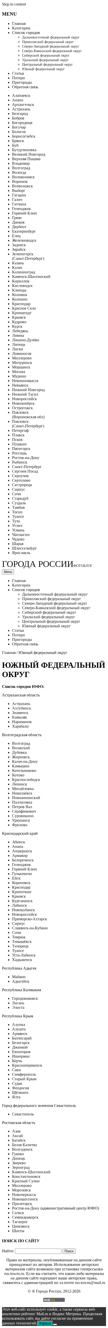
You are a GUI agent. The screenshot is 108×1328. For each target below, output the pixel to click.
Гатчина (19, 204)
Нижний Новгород (28, 390)
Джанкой (20, 1047)
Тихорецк (20, 946)
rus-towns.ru (14, 1273)
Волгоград (21, 168)
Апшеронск (22, 851)
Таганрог (20, 1222)
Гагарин (19, 195)
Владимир (21, 163)
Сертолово (21, 480)
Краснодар (21, 304)
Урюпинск (21, 820)
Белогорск (21, 1043)
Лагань (18, 1003)
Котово (18, 775)
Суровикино (23, 816)
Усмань (18, 530)
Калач (17, 267)
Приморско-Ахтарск (29, 919)
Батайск (19, 1140)
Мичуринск (22, 362)
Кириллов (20, 281)
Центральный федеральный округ (47, 64)
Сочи (16, 494)
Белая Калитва (24, 1145)
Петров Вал (22, 807)
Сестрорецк (22, 485)
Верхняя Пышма (26, 159)
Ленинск (19, 784)
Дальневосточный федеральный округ (51, 37)
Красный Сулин (26, 1181)
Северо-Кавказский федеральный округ (52, 51)
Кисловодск (22, 285)
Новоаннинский (26, 798)
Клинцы (19, 290)
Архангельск (23, 104)
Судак (17, 1083)
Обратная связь (25, 87)
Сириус (18, 489)
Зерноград (21, 1167)
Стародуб (20, 498)
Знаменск (20, 713)
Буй (15, 145)
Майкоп (19, 977)
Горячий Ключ (24, 213)
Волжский (21, 748)
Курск (17, 326)
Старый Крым (24, 1079)
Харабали (20, 726)
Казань (18, 263)
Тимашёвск (22, 941)
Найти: (8, 1251)
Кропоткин (21, 892)
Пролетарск (22, 1203)
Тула (16, 521)
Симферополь (24, 1074)
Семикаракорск (25, 1217)
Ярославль (21, 553)
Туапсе (18, 516)
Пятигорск (21, 448)
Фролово (19, 825)
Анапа (17, 100)
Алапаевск (21, 95)
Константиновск (26, 1176)
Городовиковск (25, 998)
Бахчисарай (22, 1038)
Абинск (18, 842)
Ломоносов (21, 353)
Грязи (17, 218)
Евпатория (21, 1052)
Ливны (18, 335)
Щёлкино (20, 1092)
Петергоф (20, 430)
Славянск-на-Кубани (30, 928)
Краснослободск (26, 779)
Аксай (17, 1136)
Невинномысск (25, 381)
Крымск (19, 317)
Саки (16, 1070)
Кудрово (19, 322)
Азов (16, 1131)
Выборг (18, 190)
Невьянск (20, 385)
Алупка (18, 1024)
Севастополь (23, 1114)
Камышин (20, 766)
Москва (18, 371)
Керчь (17, 1061)
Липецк (18, 344)
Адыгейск (20, 981)
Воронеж (20, 181)
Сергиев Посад (25, 471)
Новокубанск (23, 910)
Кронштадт (21, 313)
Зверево (19, 1163)
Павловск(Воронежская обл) (28, 414)
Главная (19, 23)
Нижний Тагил (25, 394)
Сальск (18, 1213)
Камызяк (19, 717)
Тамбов (18, 507)
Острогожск (22, 408)
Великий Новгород (28, 154)
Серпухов (20, 476)
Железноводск (24, 240)
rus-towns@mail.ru (90, 1282)
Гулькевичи (22, 874)
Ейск (16, 878)
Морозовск (21, 1190)
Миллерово (22, 358)
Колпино (19, 299)
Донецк (18, 1158)
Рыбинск (19, 462)
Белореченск (23, 860)
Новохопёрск (23, 403)
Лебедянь (20, 331)
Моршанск (21, 367)
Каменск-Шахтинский (31, 276)
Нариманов (22, 722)
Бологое (19, 132)
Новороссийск (24, 399)
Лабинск (19, 905)
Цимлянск (21, 1226)
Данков (18, 222)
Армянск (19, 1033)
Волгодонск (22, 1149)
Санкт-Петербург (27, 467)
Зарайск (19, 249)
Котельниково (24, 770)
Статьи (18, 73)
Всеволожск (22, 186)
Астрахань (21, 109)
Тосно (17, 512)
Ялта (16, 1097)
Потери (18, 78)
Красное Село (24, 308)
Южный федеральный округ (43, 69)
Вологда (19, 172)
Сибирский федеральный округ (46, 55)
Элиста (18, 1007)
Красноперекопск (27, 1065)
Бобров (18, 118)
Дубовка (19, 752)
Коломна (19, 295)
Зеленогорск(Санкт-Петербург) (28, 256)
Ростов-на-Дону (25, 457)
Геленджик (21, 208)
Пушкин (19, 444)
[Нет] (55, 1324)
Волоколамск (23, 177)
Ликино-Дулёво (25, 340)
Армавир (20, 855)
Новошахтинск (25, 1199)
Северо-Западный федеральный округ (50, 46)
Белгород (20, 113)
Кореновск (21, 883)
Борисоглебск (23, 136)
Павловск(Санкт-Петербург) (28, 423)
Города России (47, 564)
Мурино (19, 376)
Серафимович (24, 811)
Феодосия (20, 1088)
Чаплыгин (21, 534)
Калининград (23, 272)
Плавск (18, 435)
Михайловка (23, 788)
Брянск (18, 141)
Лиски (17, 349)
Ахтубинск (21, 708)
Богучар (19, 127)
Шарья (17, 544)
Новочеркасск (24, 1194)
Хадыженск (22, 960)
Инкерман (21, 1056)
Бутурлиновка (24, 150)
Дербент (19, 227)
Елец (16, 236)
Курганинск (22, 901)
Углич (17, 525)
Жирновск (21, 757)
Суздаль (19, 503)
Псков (17, 439)
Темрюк (19, 937)
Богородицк (22, 122)
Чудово (18, 539)
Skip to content (14, 4)
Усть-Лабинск (24, 955)
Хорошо (45, 1323)
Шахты (18, 1231)
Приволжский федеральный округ (48, 42)
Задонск (19, 245)
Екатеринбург (24, 231)
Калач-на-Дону (25, 761)
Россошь (19, 453)
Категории (21, 28)
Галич (17, 199)
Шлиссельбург (24, 548)
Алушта (19, 1029)
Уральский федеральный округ (45, 60)
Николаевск (22, 793)
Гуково (18, 1154)
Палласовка (22, 802)
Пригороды (22, 82)
